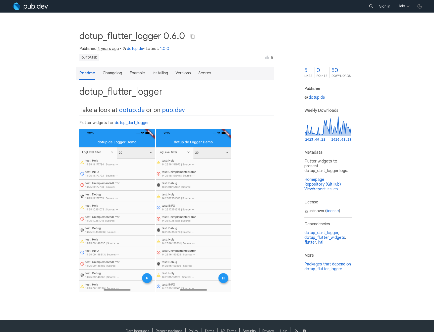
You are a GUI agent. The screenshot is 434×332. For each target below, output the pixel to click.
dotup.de (135, 48)
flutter (310, 242)
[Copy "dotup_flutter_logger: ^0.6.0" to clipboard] (192, 36)
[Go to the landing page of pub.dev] (30, 6)
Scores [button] (204, 73)
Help (401, 6)
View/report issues (321, 189)
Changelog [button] (112, 73)
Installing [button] (160, 73)
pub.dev (173, 110)
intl (320, 242)
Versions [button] (183, 73)
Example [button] (137, 73)
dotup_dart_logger (132, 122)
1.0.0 (164, 48)
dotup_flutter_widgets (324, 237)
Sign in (384, 6)
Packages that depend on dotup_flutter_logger (327, 266)
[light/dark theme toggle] (420, 6)
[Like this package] (267, 57)
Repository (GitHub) (322, 184)
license (333, 210)
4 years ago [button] (108, 48)
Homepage (314, 179)
